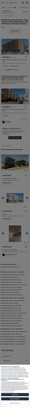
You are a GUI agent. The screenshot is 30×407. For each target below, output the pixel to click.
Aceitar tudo (15, 394)
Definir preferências (15, 403)
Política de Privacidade (13, 378)
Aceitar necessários (15, 398)
